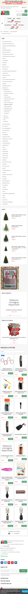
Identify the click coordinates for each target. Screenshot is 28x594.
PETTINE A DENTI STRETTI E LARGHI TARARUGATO (7, 435)
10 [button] (20, 315)
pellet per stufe (18, 1)
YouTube (9, 562)
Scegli (2, 351)
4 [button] (11, 315)
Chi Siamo (16, 6)
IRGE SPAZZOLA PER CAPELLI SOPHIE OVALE (7, 501)
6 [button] (14, 315)
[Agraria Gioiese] (5, 12)
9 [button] (19, 315)
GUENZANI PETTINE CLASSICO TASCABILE (21, 501)
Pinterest (12, 562)
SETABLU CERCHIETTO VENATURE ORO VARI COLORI (7, 369)
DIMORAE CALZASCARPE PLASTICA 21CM (7, 392)
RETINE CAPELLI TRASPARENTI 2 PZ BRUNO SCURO (21, 478)
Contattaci (3, 8)
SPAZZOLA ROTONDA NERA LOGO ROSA (21, 414)
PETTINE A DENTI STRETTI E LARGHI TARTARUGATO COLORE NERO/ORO (21, 370)
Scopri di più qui (4, 592)
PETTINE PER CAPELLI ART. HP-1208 (7, 456)
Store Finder (10, 6)
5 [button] (13, 315)
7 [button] (16, 315)
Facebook (2, 562)
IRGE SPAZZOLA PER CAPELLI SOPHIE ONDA (21, 522)
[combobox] (21, 11)
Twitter (5, 562)
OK (24, 570)
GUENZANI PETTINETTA (20, 455)
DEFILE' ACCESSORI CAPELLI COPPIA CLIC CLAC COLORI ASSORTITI (7, 478)
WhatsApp (8, 8)
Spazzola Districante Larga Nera (21, 434)
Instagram (15, 562)
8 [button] (17, 315)
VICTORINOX (4, 6)
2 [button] (8, 315)
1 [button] (7, 315)
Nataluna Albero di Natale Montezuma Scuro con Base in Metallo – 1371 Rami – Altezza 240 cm (19, 248)
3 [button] (10, 315)
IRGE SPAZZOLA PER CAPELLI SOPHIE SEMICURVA (7, 522)
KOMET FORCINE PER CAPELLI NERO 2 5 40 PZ (21, 392)
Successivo (17, 533)
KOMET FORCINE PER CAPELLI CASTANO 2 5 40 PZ (7, 414)
